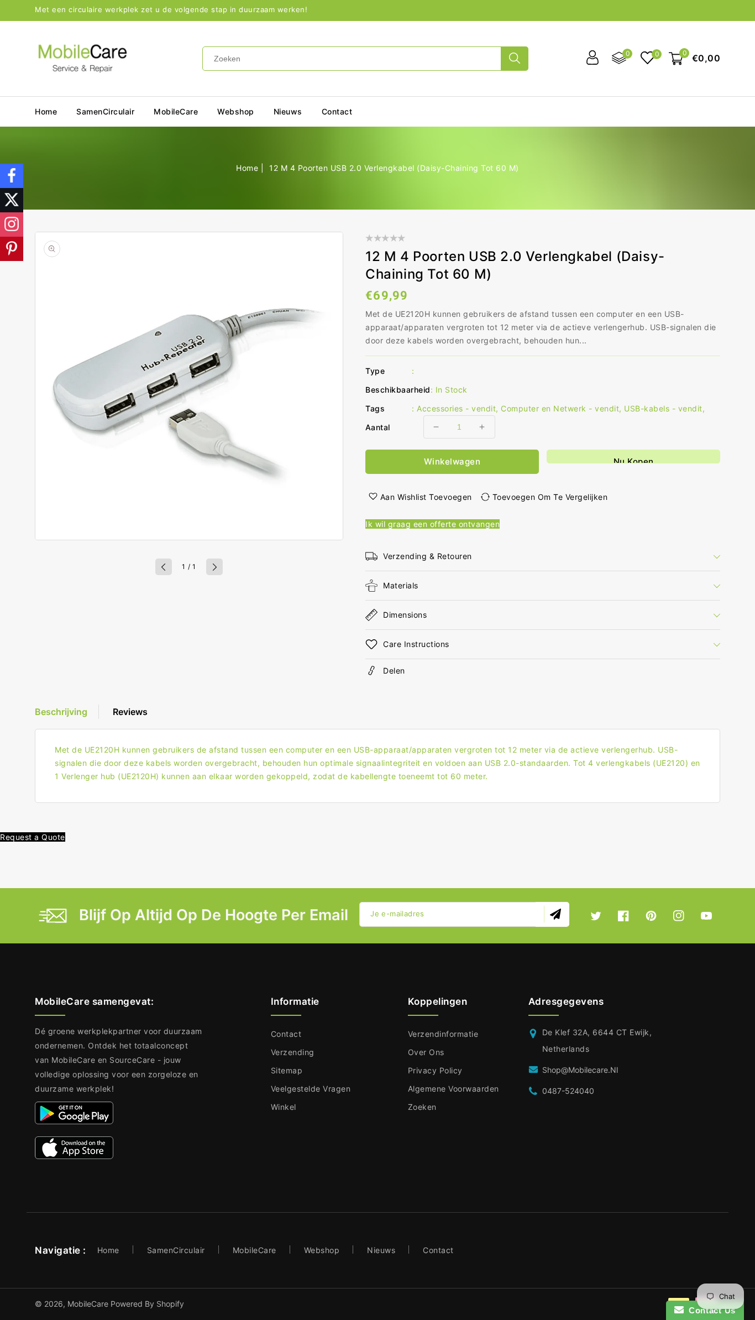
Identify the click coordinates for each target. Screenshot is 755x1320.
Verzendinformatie (443, 1034)
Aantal (377, 427)
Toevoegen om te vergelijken (550, 497)
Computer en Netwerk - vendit (560, 408)
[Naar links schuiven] (163, 567)
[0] (647, 59)
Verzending (292, 1052)
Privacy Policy (435, 1070)
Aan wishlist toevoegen (426, 497)
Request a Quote (32, 837)
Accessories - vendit (456, 408)
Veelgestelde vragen (311, 1088)
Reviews (130, 711)
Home (247, 168)
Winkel (283, 1107)
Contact (286, 1034)
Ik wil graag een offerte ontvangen (432, 524)
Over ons (426, 1052)
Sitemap (287, 1070)
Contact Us (710, 1310)
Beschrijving (61, 711)
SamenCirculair (105, 111)
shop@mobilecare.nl (580, 1069)
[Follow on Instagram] (11, 224)
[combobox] (351, 58)
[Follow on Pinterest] (11, 249)
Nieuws (381, 1250)
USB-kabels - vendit (663, 408)
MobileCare (254, 1250)
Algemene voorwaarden (453, 1088)
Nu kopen (634, 459)
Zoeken (422, 1107)
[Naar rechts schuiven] (214, 567)
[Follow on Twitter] (11, 200)
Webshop (235, 111)
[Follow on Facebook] (11, 176)
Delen (394, 670)
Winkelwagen (452, 461)
